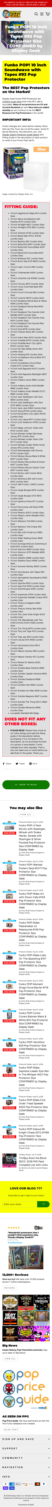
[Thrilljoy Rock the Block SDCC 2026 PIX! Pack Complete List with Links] (9, 1161)
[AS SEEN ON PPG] (26, 1389)
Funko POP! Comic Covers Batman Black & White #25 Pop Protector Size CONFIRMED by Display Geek (33, 1020)
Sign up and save (18, 1439)
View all (26, 814)
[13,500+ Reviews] (26, 1247)
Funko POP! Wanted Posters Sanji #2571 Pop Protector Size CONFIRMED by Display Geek (33, 871)
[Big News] (26, 1318)
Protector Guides (20, 21)
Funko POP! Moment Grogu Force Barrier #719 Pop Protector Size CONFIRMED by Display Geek (33, 991)
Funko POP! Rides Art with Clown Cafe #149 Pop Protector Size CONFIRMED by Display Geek (33, 900)
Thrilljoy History (25, 1155)
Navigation (12, 1467)
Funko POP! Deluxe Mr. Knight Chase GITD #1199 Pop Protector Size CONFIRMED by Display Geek (34, 1136)
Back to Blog (28, 785)
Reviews (9, 1288)
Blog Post (11, 1430)
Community (12, 1458)
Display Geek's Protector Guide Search (20, 134)
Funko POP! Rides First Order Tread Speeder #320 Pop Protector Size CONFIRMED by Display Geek (33, 1107)
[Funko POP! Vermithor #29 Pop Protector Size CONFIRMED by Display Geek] (9, 1045)
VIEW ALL (10, 1359)
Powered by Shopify (26, 1505)
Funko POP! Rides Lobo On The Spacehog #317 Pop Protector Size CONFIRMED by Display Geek (33, 962)
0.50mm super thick (11, 101)
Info (6, 1476)
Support (10, 1448)
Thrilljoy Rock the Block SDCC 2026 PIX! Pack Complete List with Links (33, 1161)
